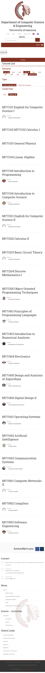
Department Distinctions (12, 606)
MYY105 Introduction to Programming (18, 172)
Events (7, 622)
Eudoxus (5, 644)
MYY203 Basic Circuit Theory (22, 252)
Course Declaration (9, 638)
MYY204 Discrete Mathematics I (14, 273)
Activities (6, 615)
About (13, 34)
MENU (3, 52)
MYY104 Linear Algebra (18, 157)
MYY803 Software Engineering (14, 524)
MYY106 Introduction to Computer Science (18, 195)
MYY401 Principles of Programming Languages (19, 313)
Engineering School (9, 654)
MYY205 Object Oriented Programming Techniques (20, 290)
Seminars (8, 619)
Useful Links (27, 34)
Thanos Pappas (28, 669)
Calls (6, 602)
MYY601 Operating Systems (21, 417)
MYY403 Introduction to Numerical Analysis (18, 335)
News (5, 590)
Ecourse (5, 641)
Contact (19, 34)
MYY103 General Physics (19, 143)
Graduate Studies (10, 599)
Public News (9, 593)
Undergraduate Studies (12, 596)
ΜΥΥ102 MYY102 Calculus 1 (21, 129)
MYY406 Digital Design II (19, 398)
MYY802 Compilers (15, 503)
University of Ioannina (10, 651)
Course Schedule (8, 635)
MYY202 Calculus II (15, 238)
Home (8, 34)
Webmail (5, 647)
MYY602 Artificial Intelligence (14, 437)
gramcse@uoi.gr (10, 578)
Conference (8, 625)
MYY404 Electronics (16, 356)
